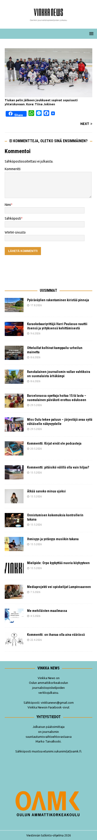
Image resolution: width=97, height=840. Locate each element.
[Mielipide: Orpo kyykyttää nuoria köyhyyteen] (14, 568)
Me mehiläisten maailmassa (47, 611)
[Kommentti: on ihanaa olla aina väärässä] (14, 639)
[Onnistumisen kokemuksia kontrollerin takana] (14, 520)
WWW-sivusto (15, 232)
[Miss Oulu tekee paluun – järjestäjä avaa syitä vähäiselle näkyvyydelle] (14, 424)
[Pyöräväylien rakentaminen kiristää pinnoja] (14, 305)
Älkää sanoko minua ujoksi (46, 491)
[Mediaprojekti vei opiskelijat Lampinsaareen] (14, 592)
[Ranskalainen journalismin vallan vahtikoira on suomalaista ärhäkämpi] (14, 377)
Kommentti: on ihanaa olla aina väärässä (56, 635)
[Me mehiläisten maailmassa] (14, 616)
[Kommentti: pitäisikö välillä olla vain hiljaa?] (14, 472)
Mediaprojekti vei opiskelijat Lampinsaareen (59, 587)
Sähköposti (13, 218)
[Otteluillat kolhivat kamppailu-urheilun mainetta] (14, 353)
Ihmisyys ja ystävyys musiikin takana (53, 539)
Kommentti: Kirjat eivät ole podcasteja (54, 443)
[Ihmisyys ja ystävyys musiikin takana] (14, 544)
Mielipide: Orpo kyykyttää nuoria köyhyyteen (58, 563)
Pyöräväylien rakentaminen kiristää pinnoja (58, 300)
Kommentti (12, 169)
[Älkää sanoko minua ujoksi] (14, 496)
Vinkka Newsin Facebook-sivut (48, 707)
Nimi (8, 205)
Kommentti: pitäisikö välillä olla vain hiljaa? (58, 467)
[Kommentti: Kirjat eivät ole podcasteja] (14, 448)
